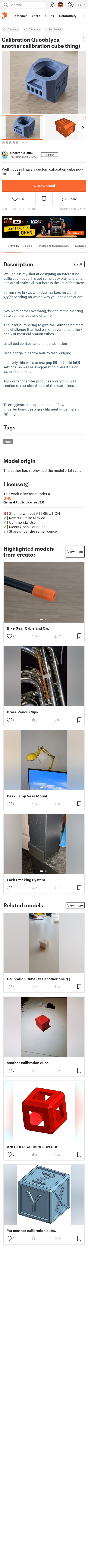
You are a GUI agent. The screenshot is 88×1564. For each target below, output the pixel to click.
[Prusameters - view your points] (60, 4)
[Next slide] (82, 127)
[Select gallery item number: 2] (46, 619)
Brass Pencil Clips (22, 712)
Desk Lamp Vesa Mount (27, 796)
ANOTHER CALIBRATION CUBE (34, 1147)
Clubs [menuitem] (49, 16)
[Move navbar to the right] (84, 15)
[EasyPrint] (52, 5)
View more (75, 551)
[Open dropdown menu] (83, 39)
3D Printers (33, 29)
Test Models (55, 29)
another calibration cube (28, 1063)
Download (46, 186)
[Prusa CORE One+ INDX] (44, 227)
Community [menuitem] (67, 16)
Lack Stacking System (26, 880)
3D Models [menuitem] (19, 16)
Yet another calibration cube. (31, 1231)
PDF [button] (80, 264)
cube (8, 442)
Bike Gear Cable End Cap (28, 628)
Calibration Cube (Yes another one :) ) (38, 979)
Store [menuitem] (36, 16)
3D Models (12, 29)
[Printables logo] (4, 16)
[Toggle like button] (9, 636)
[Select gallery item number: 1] (41, 619)
